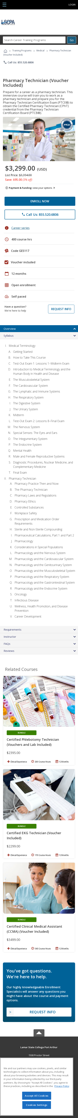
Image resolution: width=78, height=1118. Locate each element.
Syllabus (9, 335)
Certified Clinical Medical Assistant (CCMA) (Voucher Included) (34, 929)
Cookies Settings (36, 1105)
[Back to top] (39, 1047)
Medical (40, 50)
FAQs (7, 643)
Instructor (10, 636)
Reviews (9, 651)
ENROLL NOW (39, 201)
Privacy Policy (61, 1086)
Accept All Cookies (36, 1095)
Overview (10, 328)
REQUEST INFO (61, 309)
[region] (36, 1087)
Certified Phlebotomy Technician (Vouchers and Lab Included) (33, 742)
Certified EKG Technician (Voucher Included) (34, 835)
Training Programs (21, 50)
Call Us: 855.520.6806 (18, 62)
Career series (20, 228)
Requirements (12, 629)
